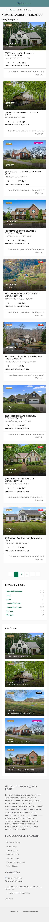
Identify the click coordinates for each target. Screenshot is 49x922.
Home (5, 10)
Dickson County (12, 850)
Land (9, 595)
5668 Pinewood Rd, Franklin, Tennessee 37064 (19, 480)
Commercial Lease (14, 607)
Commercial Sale (13, 603)
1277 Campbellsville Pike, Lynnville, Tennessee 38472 (23, 295)
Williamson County (13, 842)
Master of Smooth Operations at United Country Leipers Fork (26, 71)
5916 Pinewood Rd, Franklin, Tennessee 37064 (19, 54)
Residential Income (14, 592)
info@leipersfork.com (18, 893)
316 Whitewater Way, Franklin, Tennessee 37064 (20, 232)
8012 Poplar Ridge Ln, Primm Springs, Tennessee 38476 (24, 357)
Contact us (9, 899)
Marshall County (12, 866)
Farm (9, 599)
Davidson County (13, 858)
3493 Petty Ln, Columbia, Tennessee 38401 (23, 172)
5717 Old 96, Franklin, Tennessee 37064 (21, 113)
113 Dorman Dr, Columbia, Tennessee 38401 (23, 539)
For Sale (12, 10)
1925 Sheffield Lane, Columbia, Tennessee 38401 (20, 417)
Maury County (12, 846)
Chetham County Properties (16, 862)
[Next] (32, 574)
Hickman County (13, 854)
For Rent (10, 615)
